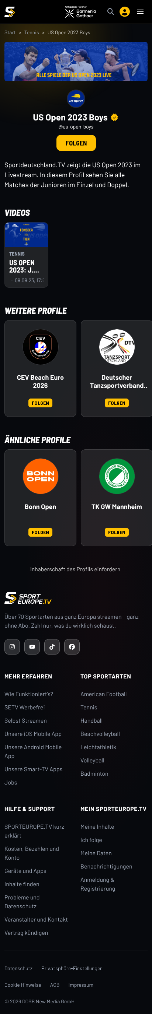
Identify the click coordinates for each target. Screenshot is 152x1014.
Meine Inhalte (97, 826)
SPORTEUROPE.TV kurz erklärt (34, 831)
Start (10, 32)
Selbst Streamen (25, 720)
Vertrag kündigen (26, 932)
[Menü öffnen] (140, 12)
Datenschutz (18, 968)
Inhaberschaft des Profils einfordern (75, 569)
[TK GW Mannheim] (117, 476)
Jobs (10, 782)
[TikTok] (52, 647)
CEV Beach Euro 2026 (40, 381)
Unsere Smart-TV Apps (33, 769)
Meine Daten (96, 853)
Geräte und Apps (25, 870)
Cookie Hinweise (22, 985)
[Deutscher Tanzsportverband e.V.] (117, 347)
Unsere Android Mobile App (33, 751)
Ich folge (91, 839)
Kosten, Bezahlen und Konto (31, 853)
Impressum (81, 985)
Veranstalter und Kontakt (36, 919)
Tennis (31, 32)
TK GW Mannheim (116, 506)
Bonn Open (40, 506)
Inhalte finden (21, 884)
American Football (103, 694)
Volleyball (92, 760)
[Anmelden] (125, 12)
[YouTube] (32, 647)
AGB (55, 985)
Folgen (76, 143)
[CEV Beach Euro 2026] (40, 347)
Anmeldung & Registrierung (97, 884)
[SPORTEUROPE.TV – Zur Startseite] (9, 12)
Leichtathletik (98, 747)
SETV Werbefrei (24, 707)
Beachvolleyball (100, 733)
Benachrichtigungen (106, 866)
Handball (91, 720)
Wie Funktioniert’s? (28, 694)
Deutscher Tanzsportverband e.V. (117, 381)
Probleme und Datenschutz (22, 902)
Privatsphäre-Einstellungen (72, 968)
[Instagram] (12, 647)
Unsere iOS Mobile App (33, 733)
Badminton (94, 773)
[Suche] (111, 12)
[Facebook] (72, 647)
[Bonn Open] (40, 476)
